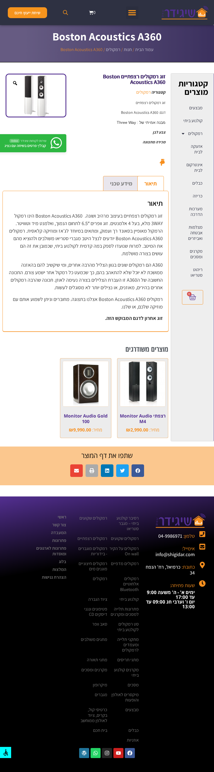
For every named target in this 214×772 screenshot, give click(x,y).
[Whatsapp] (96, 753)
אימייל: (175, 551)
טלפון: (176, 536)
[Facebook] (130, 753)
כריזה (198, 196)
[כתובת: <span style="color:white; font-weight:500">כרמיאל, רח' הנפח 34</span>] (202, 565)
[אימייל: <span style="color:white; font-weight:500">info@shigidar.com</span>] (202, 546)
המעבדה (58, 532)
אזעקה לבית (197, 149)
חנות (128, 49)
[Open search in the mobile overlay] (65, 12)
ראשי (62, 517)
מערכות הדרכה (196, 211)
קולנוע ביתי (193, 121)
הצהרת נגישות (54, 577)
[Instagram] (107, 753)
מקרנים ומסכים (196, 254)
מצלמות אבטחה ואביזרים (195, 232)
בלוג (62, 561)
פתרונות (59, 540)
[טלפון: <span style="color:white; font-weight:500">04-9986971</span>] (202, 534)
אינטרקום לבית (194, 167)
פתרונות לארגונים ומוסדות (51, 551)
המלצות (59, 569)
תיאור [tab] (150, 183)
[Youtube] (118, 753)
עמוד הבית (144, 49)
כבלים (197, 183)
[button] (132, 12)
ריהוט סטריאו (197, 272)
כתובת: (170, 570)
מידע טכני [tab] (121, 183)
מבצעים (196, 108)
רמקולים (113, 49)
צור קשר (59, 525)
